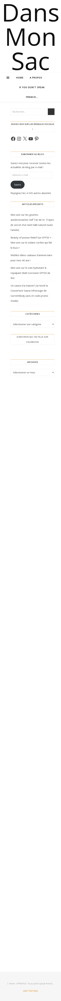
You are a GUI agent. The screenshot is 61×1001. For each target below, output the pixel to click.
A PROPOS (36, 77)
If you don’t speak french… (32, 92)
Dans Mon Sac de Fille (31, 60)
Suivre (17, 184)
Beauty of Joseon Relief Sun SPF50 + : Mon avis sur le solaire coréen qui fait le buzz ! (31, 242)
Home (20, 77)
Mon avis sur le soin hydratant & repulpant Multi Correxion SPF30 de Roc (30, 273)
